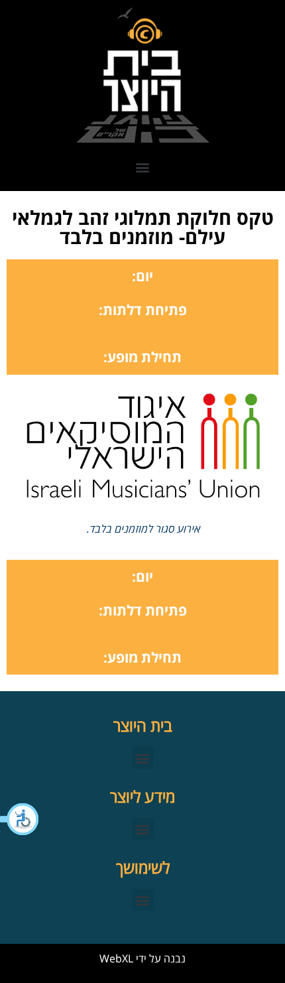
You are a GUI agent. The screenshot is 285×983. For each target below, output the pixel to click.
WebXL (116, 958)
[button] (20, 819)
